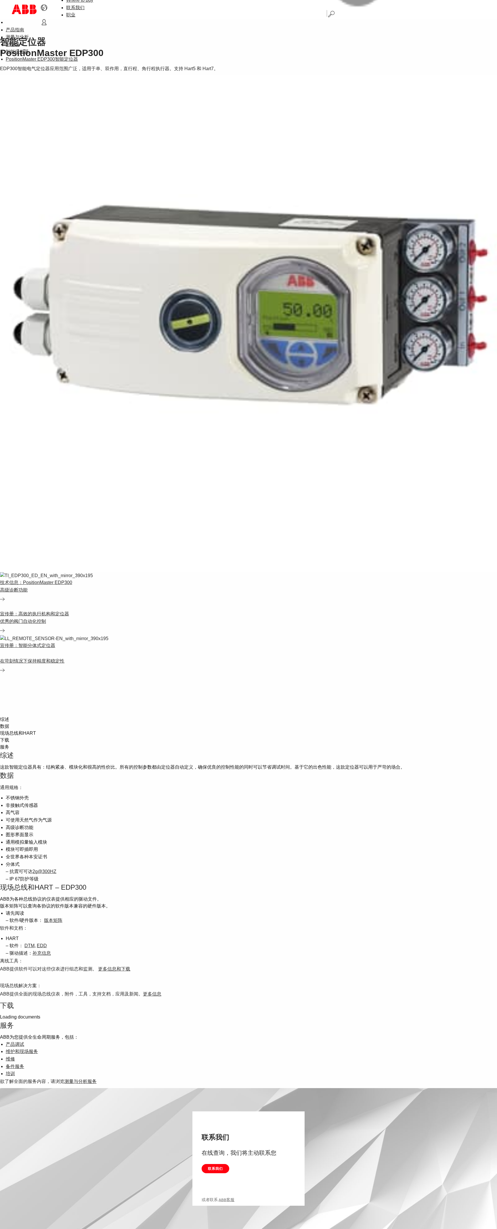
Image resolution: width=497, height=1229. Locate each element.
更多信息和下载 (114, 968)
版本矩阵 (53, 920)
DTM (29, 945)
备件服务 (15, 1066)
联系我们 (75, 7)
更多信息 (152, 993)
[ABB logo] (24, 9)
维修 (10, 1058)
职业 (70, 14)
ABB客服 (226, 1199)
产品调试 (15, 1044)
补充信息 (42, 953)
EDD (42, 945)
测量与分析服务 (80, 1081)
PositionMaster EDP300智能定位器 (42, 59)
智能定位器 (17, 51)
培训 (10, 1073)
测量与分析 (17, 37)
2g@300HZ (44, 871)
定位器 (13, 44)
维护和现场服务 (22, 1051)
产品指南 (15, 29)
